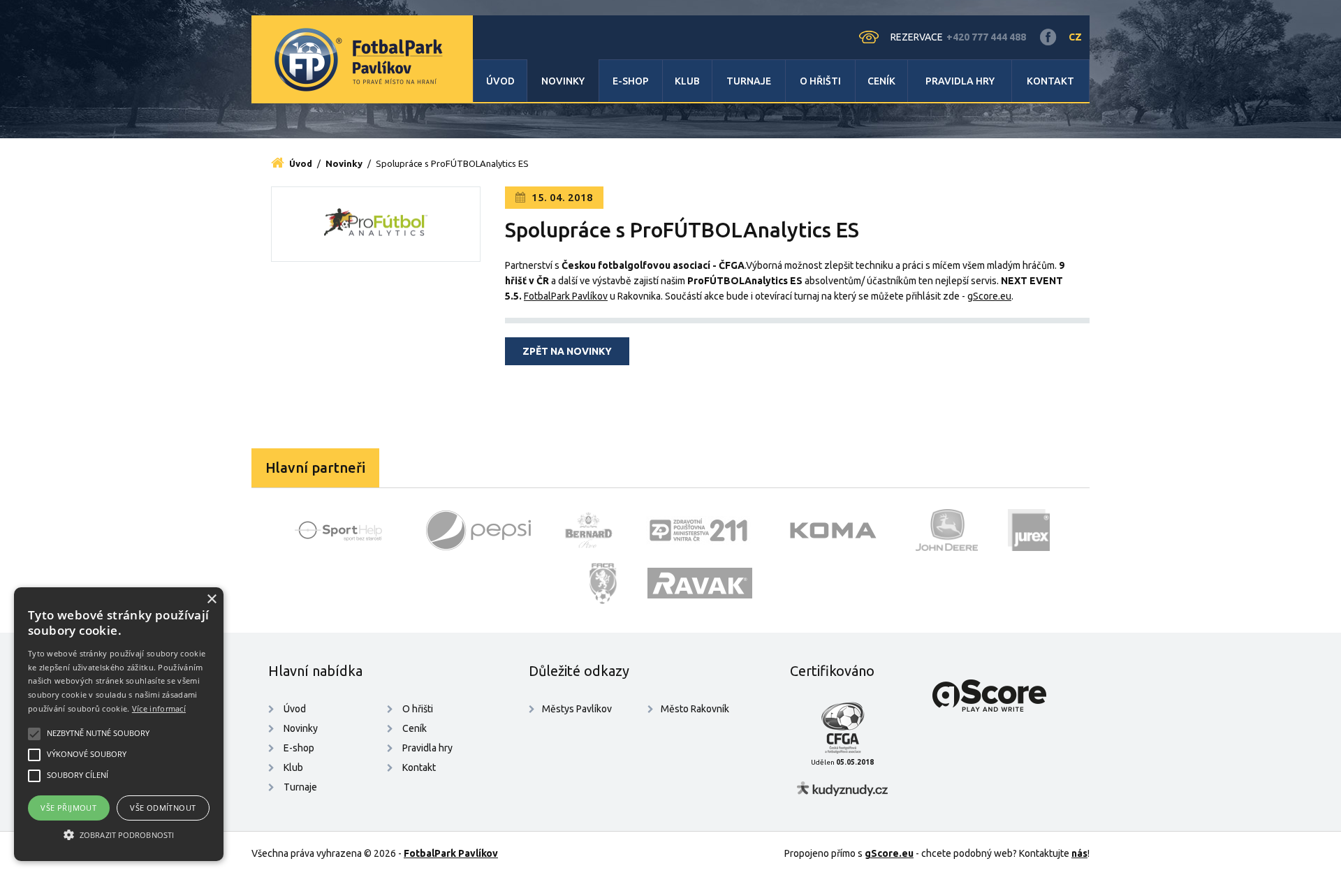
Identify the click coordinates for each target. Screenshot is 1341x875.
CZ (1075, 37)
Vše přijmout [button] (68, 807)
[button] (119, 835)
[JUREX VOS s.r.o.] (1029, 530)
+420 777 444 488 (986, 37)
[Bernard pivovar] (588, 530)
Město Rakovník (695, 708)
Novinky (563, 81)
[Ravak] (699, 583)
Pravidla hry (960, 81)
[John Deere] (947, 530)
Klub (687, 81)
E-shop (631, 81)
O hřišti (820, 81)
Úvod (500, 81)
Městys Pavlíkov (577, 708)
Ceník (881, 81)
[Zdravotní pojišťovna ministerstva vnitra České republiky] (698, 530)
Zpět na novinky (567, 351)
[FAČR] (603, 583)
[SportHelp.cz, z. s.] (343, 530)
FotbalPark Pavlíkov (566, 296)
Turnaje (748, 81)
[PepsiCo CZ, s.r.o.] (478, 530)
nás (1079, 853)
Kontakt (1050, 81)
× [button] (211, 599)
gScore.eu (989, 296)
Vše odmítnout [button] (163, 807)
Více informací (159, 708)
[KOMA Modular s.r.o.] (833, 530)
